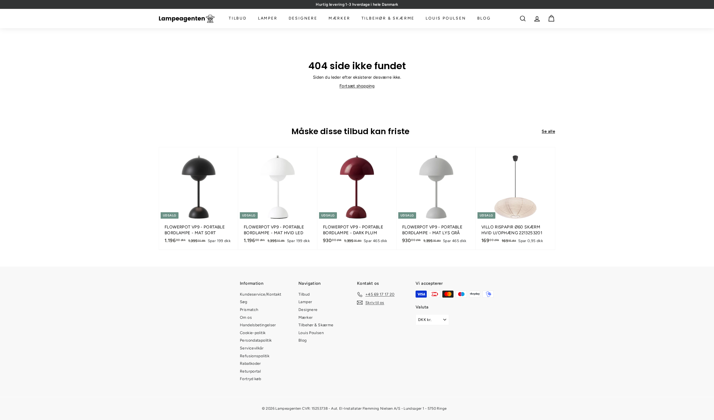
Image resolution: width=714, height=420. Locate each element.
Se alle (548, 131)
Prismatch (249, 309)
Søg (243, 302)
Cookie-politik (253, 332)
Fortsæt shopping (357, 85)
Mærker (339, 18)
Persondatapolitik (256, 340)
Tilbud (238, 18)
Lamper (268, 18)
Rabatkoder (250, 363)
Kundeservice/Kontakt (260, 294)
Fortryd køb (250, 378)
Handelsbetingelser (258, 325)
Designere (303, 18)
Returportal (250, 371)
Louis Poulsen (446, 18)
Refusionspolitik (254, 356)
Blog (484, 18)
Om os (246, 317)
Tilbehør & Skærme (388, 18)
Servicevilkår (252, 348)
